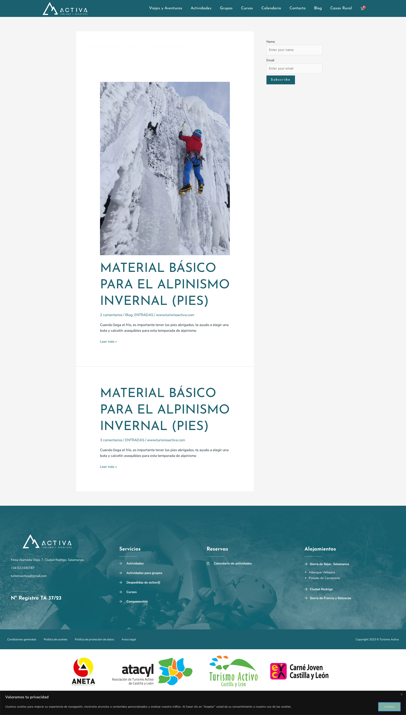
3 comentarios (111, 440)
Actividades (201, 8)
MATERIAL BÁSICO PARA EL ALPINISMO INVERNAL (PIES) (165, 285)
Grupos (226, 8)
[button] (349, 565)
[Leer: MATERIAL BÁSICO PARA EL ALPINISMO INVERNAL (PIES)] (165, 168)
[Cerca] (401, 694)
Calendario (271, 8)
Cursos (247, 8)
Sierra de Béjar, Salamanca (329, 564)
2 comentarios (111, 314)
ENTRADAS (143, 314)
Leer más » (108, 341)
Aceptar (389, 707)
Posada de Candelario (324, 578)
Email (270, 60)
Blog (318, 8)
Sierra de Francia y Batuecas (330, 598)
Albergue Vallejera (322, 572)
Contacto (297, 8)
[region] (203, 703)
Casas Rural (341, 8)
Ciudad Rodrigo (321, 589)
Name (270, 42)
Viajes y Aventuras (165, 8)
